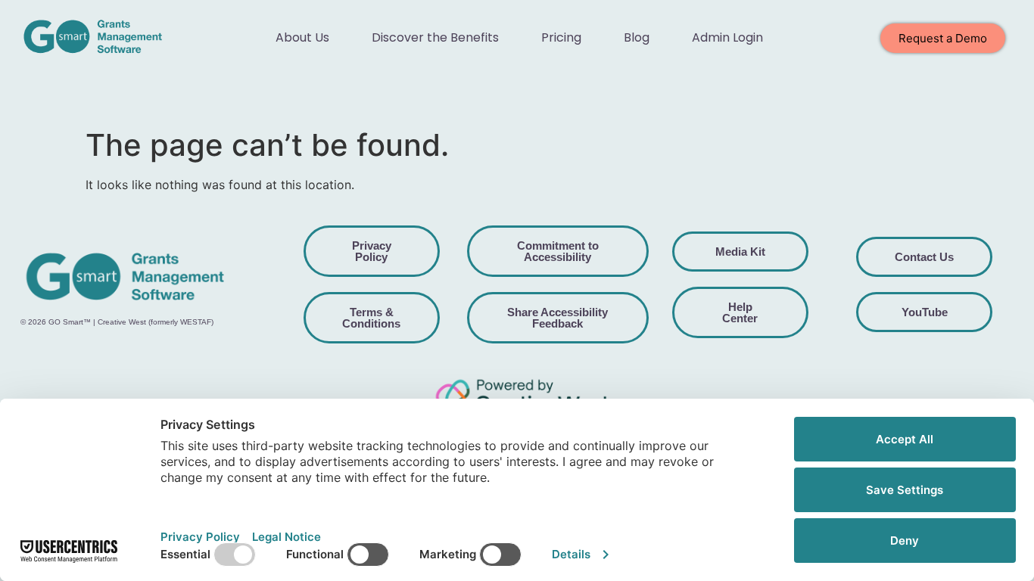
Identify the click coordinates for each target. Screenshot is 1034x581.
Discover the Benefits (435, 37)
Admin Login (727, 37)
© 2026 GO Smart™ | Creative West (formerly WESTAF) (116, 322)
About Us (302, 37)
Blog (636, 37)
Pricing (561, 37)
